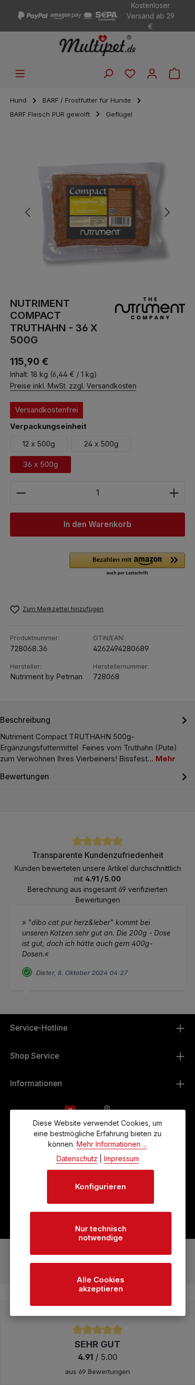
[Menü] (20, 74)
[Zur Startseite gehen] (98, 45)
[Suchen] (108, 74)
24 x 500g (101, 443)
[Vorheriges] (28, 212)
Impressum (121, 1158)
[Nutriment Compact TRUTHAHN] (97, 212)
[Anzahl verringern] (21, 493)
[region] (97, 212)
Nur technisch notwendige (100, 1233)
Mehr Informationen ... (111, 1144)
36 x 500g (40, 464)
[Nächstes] (166, 212)
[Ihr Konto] (152, 74)
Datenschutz (77, 1158)
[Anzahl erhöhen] (174, 493)
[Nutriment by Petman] (150, 321)
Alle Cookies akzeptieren (100, 1284)
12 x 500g (38, 443)
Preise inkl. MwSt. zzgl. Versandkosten (73, 385)
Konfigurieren (100, 1186)
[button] (127, 565)
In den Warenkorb (98, 524)
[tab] (95, 739)
